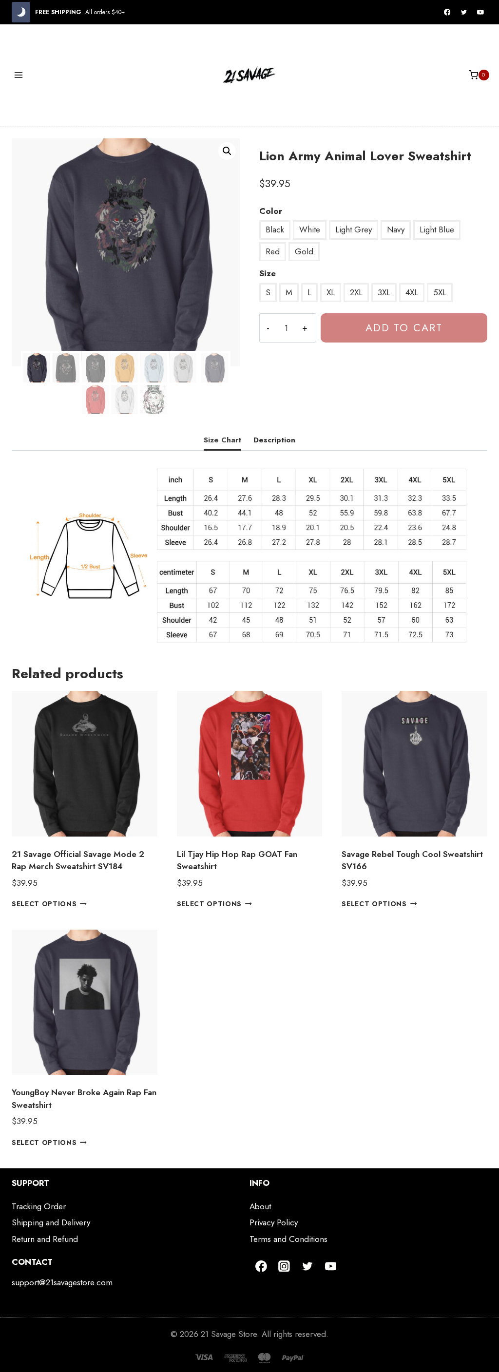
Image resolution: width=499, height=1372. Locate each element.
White (309, 229)
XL (330, 292)
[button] (227, 151)
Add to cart (403, 327)
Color (270, 211)
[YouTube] (480, 12)
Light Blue (437, 229)
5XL (439, 292)
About (260, 1206)
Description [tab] (274, 440)
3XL (384, 292)
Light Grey (353, 229)
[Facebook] (447, 12)
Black (275, 229)
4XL (411, 292)
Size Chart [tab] (222, 440)
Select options (44, 904)
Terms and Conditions (288, 1239)
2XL (356, 292)
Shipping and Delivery (51, 1222)
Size (267, 273)
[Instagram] (284, 1266)
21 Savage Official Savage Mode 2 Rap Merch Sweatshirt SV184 (78, 860)
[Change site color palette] (21, 12)
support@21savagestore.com (62, 1282)
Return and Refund (45, 1239)
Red (273, 251)
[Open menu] (19, 74)
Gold (304, 251)
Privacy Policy (274, 1222)
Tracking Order (39, 1206)
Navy (395, 229)
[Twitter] (464, 12)
